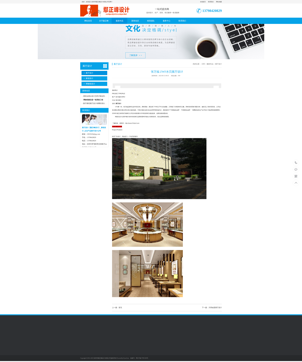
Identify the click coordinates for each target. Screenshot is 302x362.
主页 (203, 64)
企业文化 (83, 348)
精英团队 (151, 21)
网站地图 (219, 2)
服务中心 (166, 21)
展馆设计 (89, 78)
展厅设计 (87, 66)
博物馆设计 (90, 84)
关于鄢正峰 (104, 21)
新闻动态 (135, 21)
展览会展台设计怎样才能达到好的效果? (97, 96)
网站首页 (88, 21)
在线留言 (203, 2)
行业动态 (116, 351)
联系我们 (211, 2)
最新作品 (119, 21)
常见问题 (116, 355)
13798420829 (296, 163)
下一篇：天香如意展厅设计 (212, 307)
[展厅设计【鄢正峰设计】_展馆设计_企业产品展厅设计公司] (106, 15)
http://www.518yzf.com (132, 123)
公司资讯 (116, 348)
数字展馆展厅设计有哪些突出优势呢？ (97, 103)
